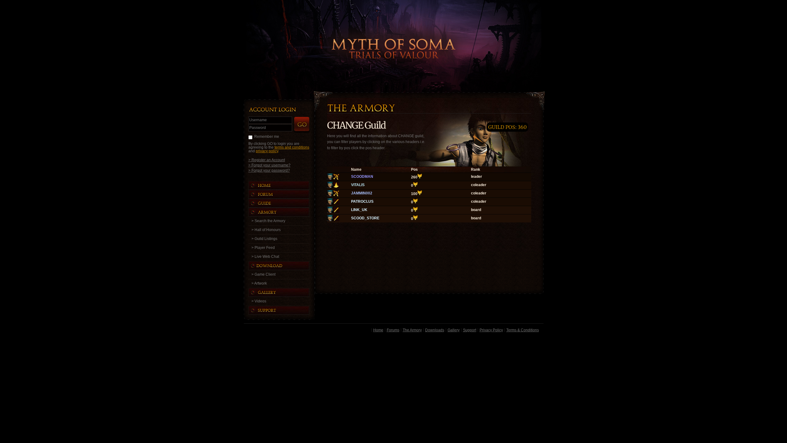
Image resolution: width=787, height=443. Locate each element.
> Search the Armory (268, 221)
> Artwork (259, 283)
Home (378, 330)
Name (356, 169)
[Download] (283, 265)
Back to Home (393, 38)
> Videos (258, 301)
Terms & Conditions (522, 330)
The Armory (412, 330)
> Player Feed (263, 247)
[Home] (285, 185)
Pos (414, 169)
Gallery (454, 330)
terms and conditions (292, 147)
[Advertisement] (394, 378)
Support (469, 330)
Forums (393, 330)
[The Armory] (285, 212)
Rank (475, 169)
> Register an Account (266, 160)
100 (414, 194)
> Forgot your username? (269, 165)
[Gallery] (285, 292)
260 (414, 177)
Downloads (434, 330)
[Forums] (285, 194)
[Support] (285, 310)
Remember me (266, 136)
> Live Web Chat (265, 256)
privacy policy (267, 151)
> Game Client (263, 274)
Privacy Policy (491, 330)
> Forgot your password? (269, 170)
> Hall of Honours (266, 230)
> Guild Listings (264, 239)
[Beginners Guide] (285, 203)
